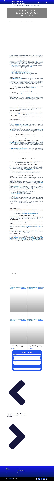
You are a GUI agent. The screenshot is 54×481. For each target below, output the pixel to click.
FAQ (35, 5)
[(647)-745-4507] (46, 2)
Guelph (10, 236)
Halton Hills (35, 224)
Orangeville (39, 236)
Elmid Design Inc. (10, 478)
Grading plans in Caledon (14, 65)
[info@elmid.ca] (38, 2)
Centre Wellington (18, 236)
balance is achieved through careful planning (21, 125)
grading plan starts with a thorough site (18, 186)
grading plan (15, 197)
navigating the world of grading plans (25, 93)
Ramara (39, 238)
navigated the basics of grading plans (20, 107)
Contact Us (38, 5)
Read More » (13, 348)
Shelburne (30, 236)
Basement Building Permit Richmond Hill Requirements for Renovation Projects (18, 314)
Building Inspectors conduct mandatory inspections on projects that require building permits (28, 141)
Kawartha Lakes (36, 239)
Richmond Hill (11, 230)
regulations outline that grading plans (17, 78)
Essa (25, 237)
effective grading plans (26, 70)
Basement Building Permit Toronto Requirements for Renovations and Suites (36, 346)
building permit (31, 161)
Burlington (25, 224)
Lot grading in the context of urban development (16, 124)
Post (32, 5)
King (35, 230)
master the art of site (37, 131)
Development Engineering (22, 113)
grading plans (30, 74)
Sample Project (23, 5)
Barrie (19, 238)
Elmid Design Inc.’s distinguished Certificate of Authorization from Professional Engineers (22, 209)
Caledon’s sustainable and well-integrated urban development (30, 213)
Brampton (22, 226)
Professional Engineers (16, 216)
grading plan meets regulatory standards (31, 188)
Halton (14, 224)
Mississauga (30, 226)
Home (14, 5)
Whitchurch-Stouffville (31, 230)
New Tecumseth (16, 237)
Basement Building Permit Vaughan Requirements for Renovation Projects (17, 346)
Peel (11, 226)
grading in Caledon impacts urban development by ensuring (19, 148)
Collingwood (32, 237)
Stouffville (24, 230)
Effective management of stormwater (16, 193)
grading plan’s (12, 200)
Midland (26, 238)
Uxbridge (26, 222)
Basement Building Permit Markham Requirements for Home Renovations (35, 314)
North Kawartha (24, 239)
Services (28, 5)
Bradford (11, 231)
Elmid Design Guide (13, 129)
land (24, 81)
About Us (18, 5)
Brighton (33, 240)
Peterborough (15, 240)
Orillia (33, 238)
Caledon (40, 226)
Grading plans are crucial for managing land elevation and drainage (20, 72)
